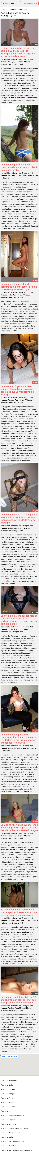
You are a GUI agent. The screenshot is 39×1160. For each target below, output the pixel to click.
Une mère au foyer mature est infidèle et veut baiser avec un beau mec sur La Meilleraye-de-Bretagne (18, 390)
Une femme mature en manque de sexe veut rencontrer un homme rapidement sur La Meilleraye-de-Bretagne (19, 518)
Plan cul (3, 9)
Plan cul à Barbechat (8, 1081)
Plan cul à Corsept (8, 1089)
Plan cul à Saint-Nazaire (10, 1146)
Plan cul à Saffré (7, 1137)
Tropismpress (7, 3)
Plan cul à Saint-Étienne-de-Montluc (15, 1141)
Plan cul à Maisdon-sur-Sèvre (12, 1115)
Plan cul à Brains (7, 1085)
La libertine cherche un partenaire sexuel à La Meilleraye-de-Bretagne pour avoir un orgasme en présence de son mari (19, 52)
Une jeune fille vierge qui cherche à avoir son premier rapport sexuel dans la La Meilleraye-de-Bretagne (19, 828)
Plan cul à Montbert (8, 1124)
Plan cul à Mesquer (8, 1120)
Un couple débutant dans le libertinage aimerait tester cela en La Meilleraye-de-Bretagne (19, 287)
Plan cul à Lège (6, 1111)
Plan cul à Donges (8, 1094)
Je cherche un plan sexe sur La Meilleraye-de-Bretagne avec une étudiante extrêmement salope (19, 912)
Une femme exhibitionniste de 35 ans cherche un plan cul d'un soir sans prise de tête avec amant (18, 1000)
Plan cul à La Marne (8, 1107)
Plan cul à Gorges (7, 1102)
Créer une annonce (29, 3)
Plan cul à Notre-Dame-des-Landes (14, 1128)
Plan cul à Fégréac (8, 1098)
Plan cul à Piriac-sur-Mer (10, 1133)
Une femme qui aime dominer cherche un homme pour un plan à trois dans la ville (19, 167)
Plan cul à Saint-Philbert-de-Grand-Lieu (16, 1150)
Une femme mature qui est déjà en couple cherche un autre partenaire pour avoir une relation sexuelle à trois (19, 619)
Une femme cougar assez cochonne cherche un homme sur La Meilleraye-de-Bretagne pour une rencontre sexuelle (19, 738)
